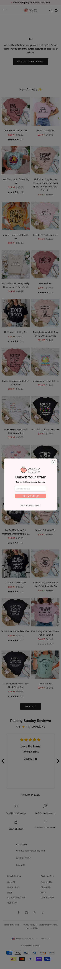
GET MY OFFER (30, 496)
